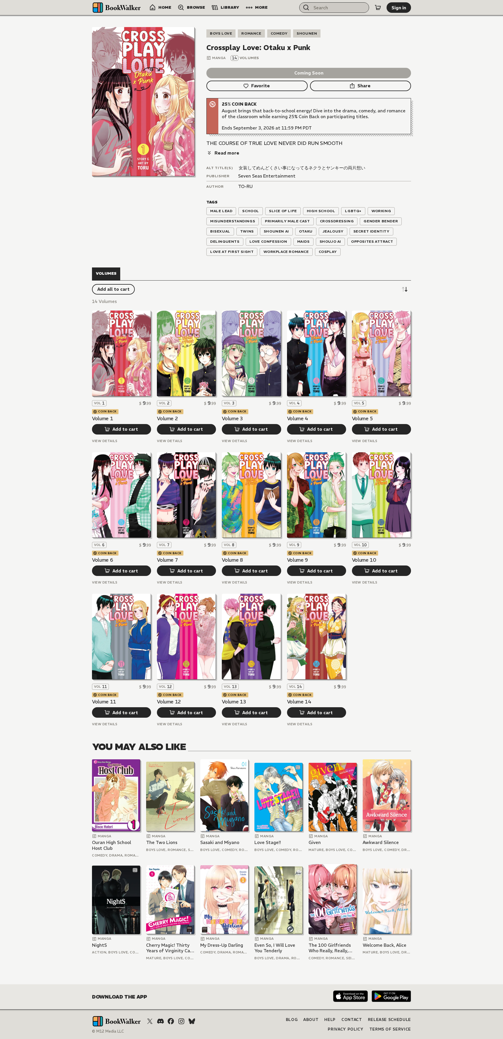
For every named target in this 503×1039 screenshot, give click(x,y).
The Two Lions (161, 842)
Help (330, 1020)
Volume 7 (167, 560)
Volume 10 (364, 560)
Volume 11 (104, 701)
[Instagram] (181, 1021)
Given (315, 842)
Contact (351, 1020)
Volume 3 (232, 418)
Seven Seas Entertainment (266, 176)
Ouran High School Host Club (111, 845)
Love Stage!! (267, 842)
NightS (99, 945)
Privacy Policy (345, 1029)
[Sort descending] (404, 289)
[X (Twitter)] (149, 1021)
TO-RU (245, 186)
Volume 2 (167, 418)
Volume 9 (297, 560)
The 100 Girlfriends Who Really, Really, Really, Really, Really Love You (330, 948)
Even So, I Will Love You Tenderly (274, 948)
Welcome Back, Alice (384, 945)
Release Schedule (389, 1020)
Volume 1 (102, 418)
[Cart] (377, 7)
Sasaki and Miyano (219, 842)
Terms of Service (390, 1029)
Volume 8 (232, 560)
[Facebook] (170, 1021)
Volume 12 (169, 701)
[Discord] (160, 1021)
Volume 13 (234, 701)
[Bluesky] (191, 1021)
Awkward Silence (381, 842)
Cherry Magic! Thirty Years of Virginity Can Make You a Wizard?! (169, 948)
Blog (292, 1020)
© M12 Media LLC (108, 1031)
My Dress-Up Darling (221, 945)
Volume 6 (102, 560)
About (310, 1020)
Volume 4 (297, 418)
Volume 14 (299, 701)
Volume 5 (362, 418)
